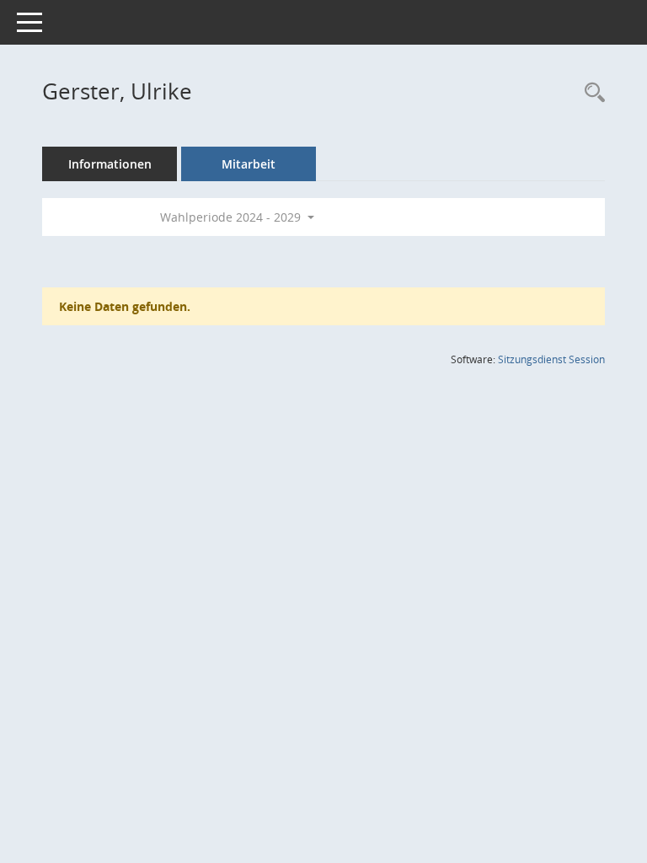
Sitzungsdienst (551, 359)
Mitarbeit (248, 164)
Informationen (110, 164)
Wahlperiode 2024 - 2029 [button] (232, 217)
